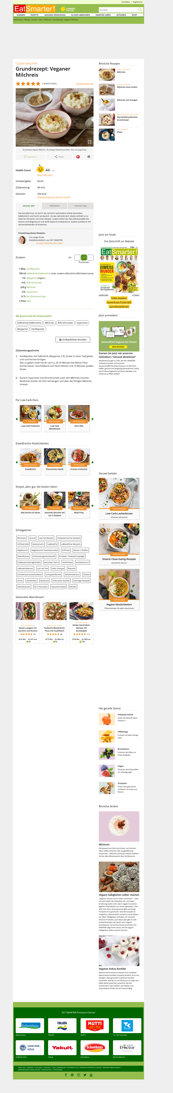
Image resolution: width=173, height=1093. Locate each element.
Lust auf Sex (42, 568)
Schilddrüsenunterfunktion (29, 574)
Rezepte (35, 15)
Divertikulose (23, 556)
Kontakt (47, 1067)
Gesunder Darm (51, 562)
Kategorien (57, 1070)
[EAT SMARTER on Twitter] (85, 1075)
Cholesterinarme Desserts (69, 538)
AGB (53, 1067)
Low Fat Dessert (46, 538)
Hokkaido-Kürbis (125, 714)
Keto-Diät (78, 426)
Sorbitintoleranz (72, 574)
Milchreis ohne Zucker (127, 87)
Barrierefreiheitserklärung (29, 1070)
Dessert (72, 586)
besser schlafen (81, 550)
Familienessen (23, 586)
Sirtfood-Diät (23, 544)
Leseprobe (103, 295)
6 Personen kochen (61, 580)
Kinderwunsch (82, 562)
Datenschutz (72, 1067)
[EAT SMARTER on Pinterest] (72, 1075)
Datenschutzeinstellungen (90, 1067)
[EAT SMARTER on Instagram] (78, 1075)
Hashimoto (67, 562)
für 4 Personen (40, 586)
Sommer (21, 15)
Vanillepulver (33, 268)
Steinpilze (122, 783)
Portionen (84, 262)
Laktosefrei (52, 544)
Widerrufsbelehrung (111, 1067)
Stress (20, 580)
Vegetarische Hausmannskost (45, 550)
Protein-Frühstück (79, 469)
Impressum (61, 1067)
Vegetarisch (22, 550)
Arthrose (66, 550)
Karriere (30, 1067)
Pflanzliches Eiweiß (54, 469)
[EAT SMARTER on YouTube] (91, 1075)
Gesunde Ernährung (55, 15)
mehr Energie (58, 568)
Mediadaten (46, 1070)
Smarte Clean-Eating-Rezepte (119, 559)
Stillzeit (86, 574)
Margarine (31, 278)
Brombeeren (123, 749)
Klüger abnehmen (80, 15)
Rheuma (71, 568)
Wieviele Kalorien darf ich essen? (53, 197)
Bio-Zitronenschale (36, 296)
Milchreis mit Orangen (127, 100)
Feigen (121, 766)
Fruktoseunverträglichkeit (28, 562)
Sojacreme (31, 291)
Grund (32, 538)
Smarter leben (103, 15)
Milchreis (31, 287)
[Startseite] (35, 9)
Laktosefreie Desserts (71, 544)
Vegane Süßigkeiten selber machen (119, 894)
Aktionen (121, 15)
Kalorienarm (38, 544)
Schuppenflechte (53, 574)
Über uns (21, 1067)
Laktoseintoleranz (25, 568)
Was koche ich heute (30, 512)
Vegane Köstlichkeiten (119, 604)
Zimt (28, 301)
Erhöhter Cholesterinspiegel (71, 556)
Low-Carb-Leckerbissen (119, 513)
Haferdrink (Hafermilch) (38, 273)
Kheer (119, 132)
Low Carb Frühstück (30, 426)
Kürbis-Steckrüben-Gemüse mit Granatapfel (81, 628)
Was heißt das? (45, 174)
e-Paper (135, 295)
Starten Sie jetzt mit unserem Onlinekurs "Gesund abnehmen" (117, 355)
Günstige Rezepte (81, 580)
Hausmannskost (58, 586)
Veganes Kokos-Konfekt (112, 968)
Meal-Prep (79, 512)
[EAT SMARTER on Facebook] (66, 1075)
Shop (134, 15)
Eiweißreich (30, 469)
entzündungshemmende (44, 556)
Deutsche (44, 580)
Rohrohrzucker (34, 282)
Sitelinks (38, 1067)
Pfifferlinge (123, 731)
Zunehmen (31, 580)
